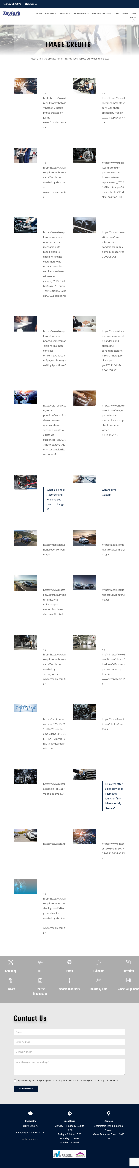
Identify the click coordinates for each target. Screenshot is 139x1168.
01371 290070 (13, 3)
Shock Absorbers (69, 989)
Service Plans (79, 13)
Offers (125, 13)
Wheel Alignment (128, 989)
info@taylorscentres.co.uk (30, 1132)
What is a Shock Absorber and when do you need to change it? (56, 499)
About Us (49, 13)
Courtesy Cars (98, 989)
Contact (132, 18)
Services (64, 13)
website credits (30, 1139)
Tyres (69, 971)
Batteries (128, 971)
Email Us (32, 3)
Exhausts (98, 971)
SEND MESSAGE (26, 1088)
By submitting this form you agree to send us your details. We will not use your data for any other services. (68, 1080)
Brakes (11, 989)
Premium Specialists (101, 13)
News (133, 13)
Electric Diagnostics (40, 992)
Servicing (11, 971)
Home (39, 13)
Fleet (116, 13)
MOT (40, 971)
